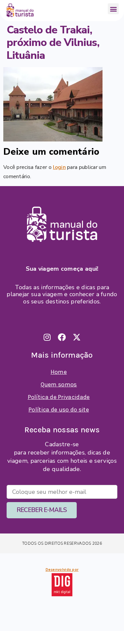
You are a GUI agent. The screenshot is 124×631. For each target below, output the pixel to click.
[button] (113, 8)
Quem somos (59, 384)
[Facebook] (62, 337)
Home (59, 371)
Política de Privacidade (59, 397)
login (59, 167)
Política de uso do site (58, 409)
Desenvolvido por (62, 569)
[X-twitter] (77, 337)
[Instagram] (47, 337)
